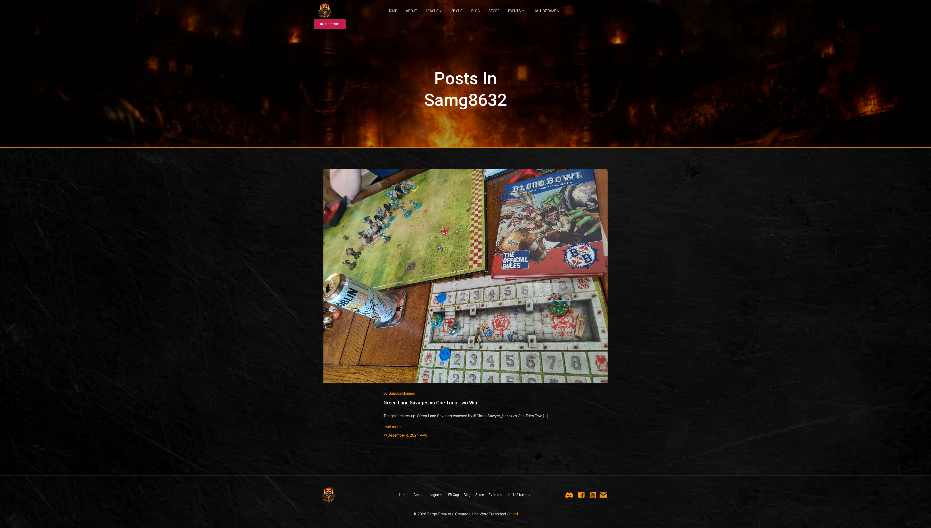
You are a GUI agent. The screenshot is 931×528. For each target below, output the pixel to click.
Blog (475, 11)
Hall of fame (545, 11)
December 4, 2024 (403, 435)
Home (392, 11)
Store (494, 11)
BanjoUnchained (402, 393)
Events (514, 11)
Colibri (512, 514)
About (411, 11)
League (432, 11)
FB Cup (457, 11)
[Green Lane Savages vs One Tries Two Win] (465, 276)
